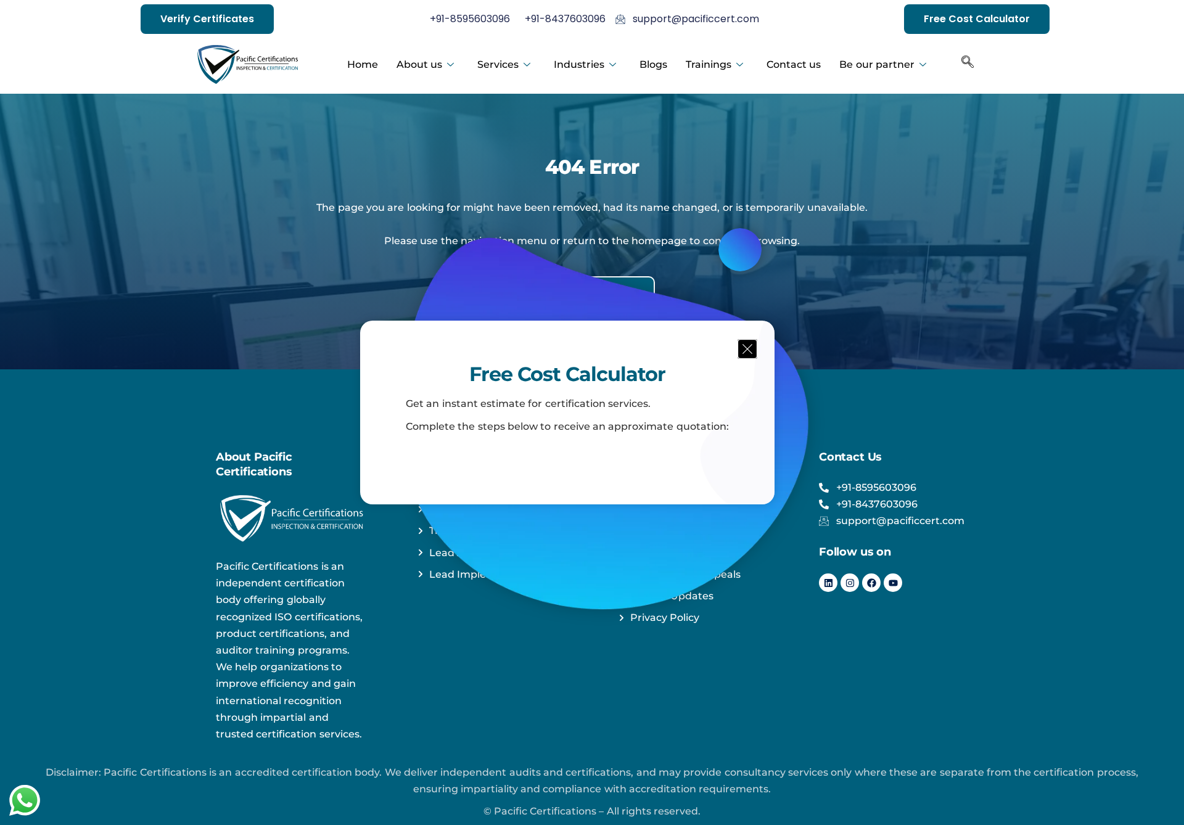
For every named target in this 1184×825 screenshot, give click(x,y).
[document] (592, 412)
